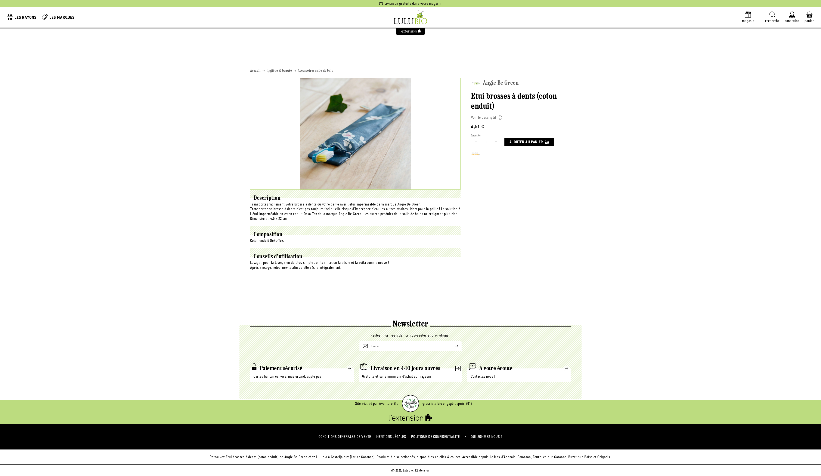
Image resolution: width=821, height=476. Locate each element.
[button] (772, 17)
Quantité (476, 135)
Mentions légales (391, 436)
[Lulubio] (410, 17)
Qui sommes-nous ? (486, 436)
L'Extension (422, 470)
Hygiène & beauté (279, 70)
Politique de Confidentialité (435, 436)
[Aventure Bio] (410, 403)
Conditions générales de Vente (345, 436)
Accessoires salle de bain (315, 70)
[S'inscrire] (453, 346)
